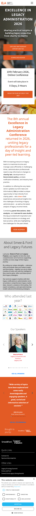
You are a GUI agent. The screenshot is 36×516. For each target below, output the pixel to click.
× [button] (34, 479)
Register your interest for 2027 (18, 94)
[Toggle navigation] (32, 3)
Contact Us (5, 456)
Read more (17, 486)
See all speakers (18, 374)
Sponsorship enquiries (8, 458)
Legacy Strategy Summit (9, 468)
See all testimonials (18, 422)
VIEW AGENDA (19, 229)
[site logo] (7, 3)
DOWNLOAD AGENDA (18, 57)
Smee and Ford (6, 471)
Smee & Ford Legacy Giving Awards (12, 473)
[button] (32, 345)
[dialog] (18, 496)
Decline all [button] (18, 509)
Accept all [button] (18, 504)
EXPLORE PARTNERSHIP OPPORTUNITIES (18, 48)
